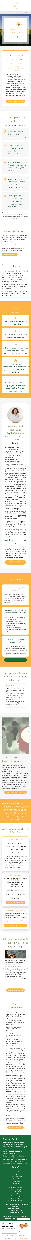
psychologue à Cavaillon (12, 449)
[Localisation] (15, 12)
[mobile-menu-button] (26, 12)
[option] (15, 695)
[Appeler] (5, 12)
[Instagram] (18, 443)
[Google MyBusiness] (13, 443)
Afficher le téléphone (15, 894)
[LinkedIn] (15, 443)
